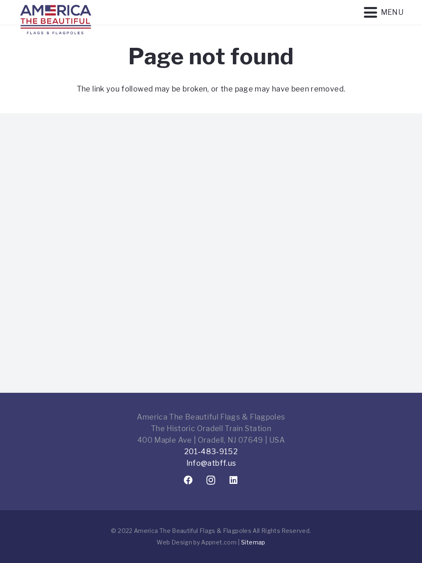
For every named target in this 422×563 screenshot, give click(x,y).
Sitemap (253, 542)
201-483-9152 (211, 451)
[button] (383, 12)
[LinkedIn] (234, 480)
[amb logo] (56, 41)
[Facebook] (188, 480)
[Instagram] (211, 480)
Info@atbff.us (211, 463)
